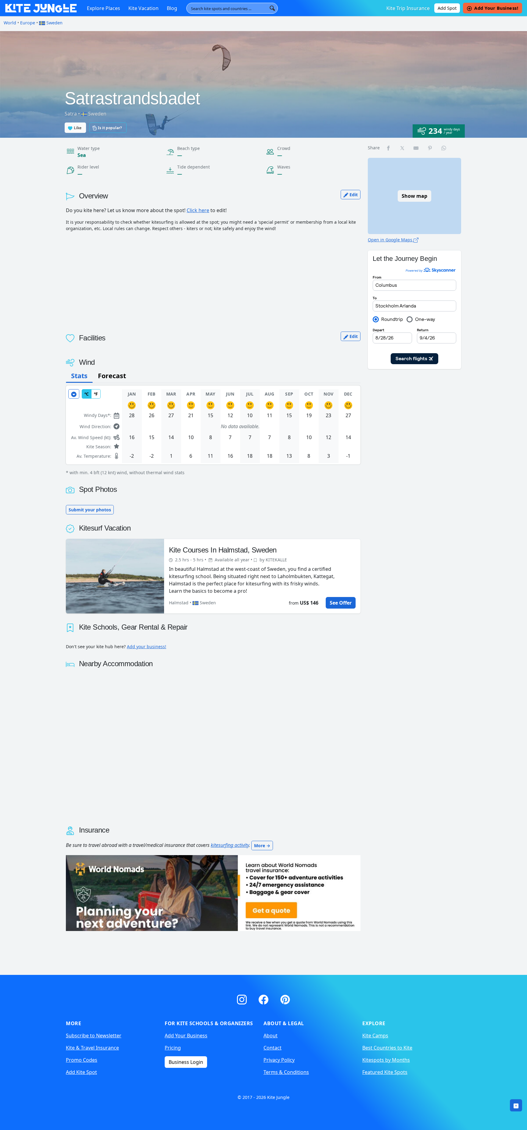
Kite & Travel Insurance (92, 1047)
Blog (172, 8)
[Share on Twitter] (402, 148)
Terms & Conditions (286, 1072)
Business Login (186, 1062)
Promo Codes (81, 1060)
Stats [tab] (79, 375)
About (271, 1035)
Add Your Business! (496, 8)
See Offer (341, 602)
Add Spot (447, 8)
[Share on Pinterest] (430, 148)
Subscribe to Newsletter (93, 1035)
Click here (198, 210)
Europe (27, 23)
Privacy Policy (279, 1060)
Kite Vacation (143, 8)
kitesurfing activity (230, 845)
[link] (516, 1105)
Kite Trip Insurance (408, 8)
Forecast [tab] (112, 375)
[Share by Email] (416, 148)
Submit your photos (90, 510)
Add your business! (146, 646)
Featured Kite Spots (384, 1072)
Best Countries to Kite (387, 1047)
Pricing (173, 1047)
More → (262, 845)
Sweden (54, 23)
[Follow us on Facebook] (265, 998)
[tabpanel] (213, 431)
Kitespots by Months (386, 1060)
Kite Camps (375, 1035)
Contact (272, 1047)
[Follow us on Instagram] (243, 998)
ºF (96, 394)
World (10, 23)
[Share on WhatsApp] (444, 148)
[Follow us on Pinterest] (285, 998)
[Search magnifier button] (272, 8)
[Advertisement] (213, 279)
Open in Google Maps (391, 240)
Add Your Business (186, 1035)
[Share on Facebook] (388, 148)
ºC (86, 394)
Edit (353, 194)
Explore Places (103, 8)
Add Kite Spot (81, 1072)
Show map (414, 196)
